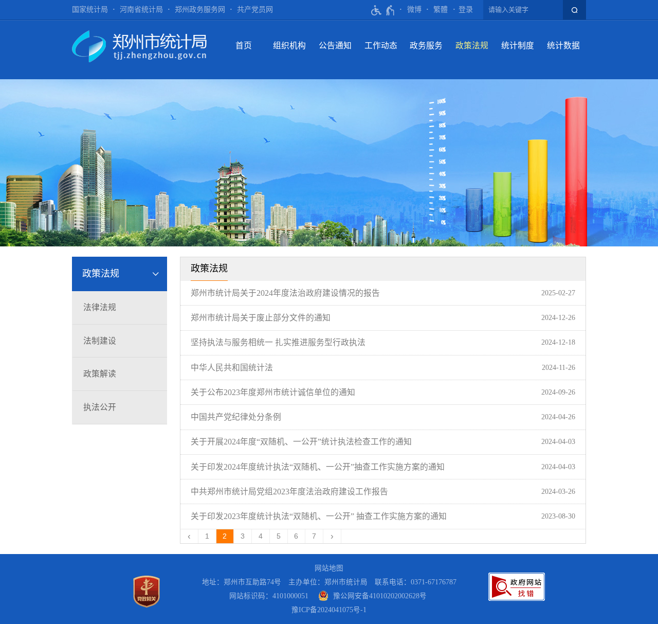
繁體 (440, 9)
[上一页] (189, 536)
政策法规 (471, 45)
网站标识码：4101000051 (268, 596)
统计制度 (517, 45)
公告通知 (335, 45)
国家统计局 (90, 9)
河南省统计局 (141, 9)
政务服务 (426, 45)
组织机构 (289, 45)
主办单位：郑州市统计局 (328, 582)
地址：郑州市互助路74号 (241, 582)
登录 (466, 9)
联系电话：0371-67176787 (415, 582)
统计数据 (563, 45)
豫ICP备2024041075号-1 (329, 610)
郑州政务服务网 (200, 9)
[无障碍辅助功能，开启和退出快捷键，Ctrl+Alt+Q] (383, 10)
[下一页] (332, 536)
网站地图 (329, 568)
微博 (414, 9)
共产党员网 (255, 9)
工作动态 (380, 45)
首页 (243, 45)
